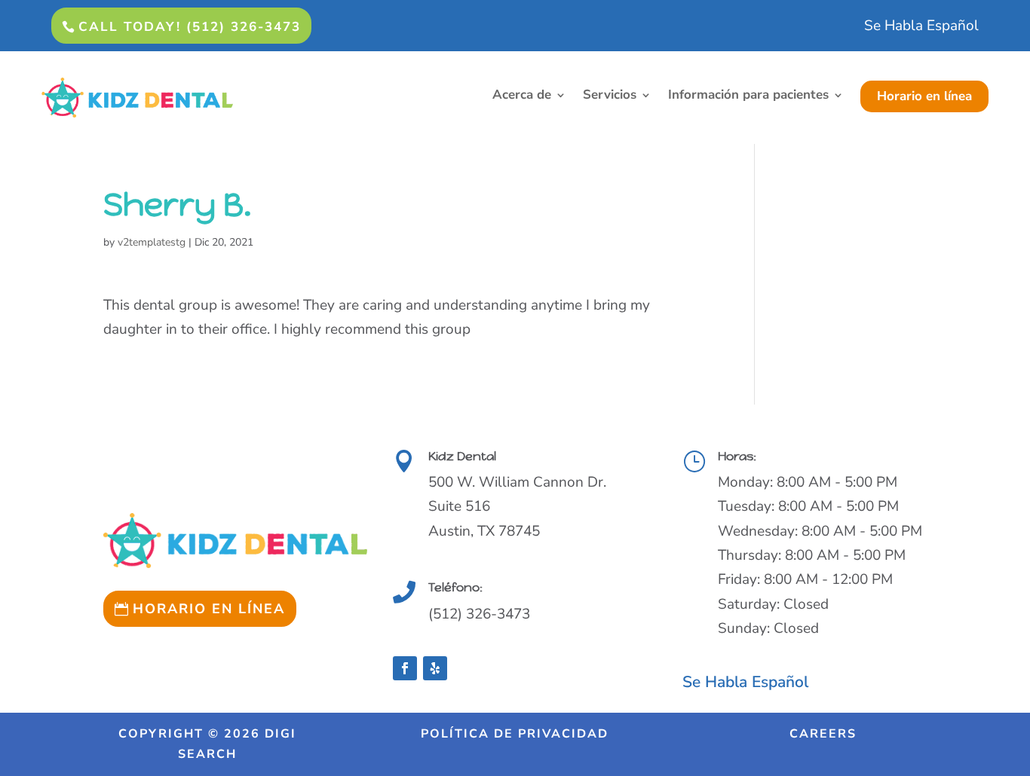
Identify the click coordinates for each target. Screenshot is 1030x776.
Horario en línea (924, 96)
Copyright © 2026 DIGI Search (207, 744)
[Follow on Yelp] (435, 668)
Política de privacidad (514, 734)
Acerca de (521, 96)
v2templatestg (151, 242)
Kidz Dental (462, 456)
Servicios (609, 96)
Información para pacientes (748, 96)
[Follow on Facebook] (405, 668)
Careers (823, 734)
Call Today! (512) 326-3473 (189, 26)
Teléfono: (455, 587)
